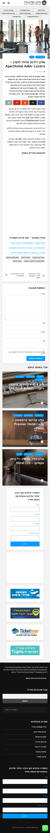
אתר (43, 341)
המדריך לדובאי (40, 747)
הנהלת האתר (35, 403)
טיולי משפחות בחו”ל (39, 727)
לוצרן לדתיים (25, 258)
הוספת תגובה (39, 72)
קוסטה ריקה (39, 379)
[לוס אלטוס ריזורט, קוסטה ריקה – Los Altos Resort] (25, 389)
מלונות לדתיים (40, 57)
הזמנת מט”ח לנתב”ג (25, 13)
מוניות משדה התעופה (41, 13)
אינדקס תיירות (40, 742)
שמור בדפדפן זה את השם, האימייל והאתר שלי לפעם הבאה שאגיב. (27, 352)
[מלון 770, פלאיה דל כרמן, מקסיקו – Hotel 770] (25, 467)
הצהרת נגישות (11, 710)
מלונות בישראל (40, 737)
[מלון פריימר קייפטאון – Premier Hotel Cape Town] (25, 428)
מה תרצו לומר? (34, 533)
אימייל (42, 332)
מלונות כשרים (30, 376)
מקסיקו (19, 454)
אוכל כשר (40, 376)
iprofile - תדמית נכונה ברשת (21, 827)
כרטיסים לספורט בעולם (8, 13)
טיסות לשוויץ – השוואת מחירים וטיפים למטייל (28, 243)
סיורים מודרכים (17, 16)
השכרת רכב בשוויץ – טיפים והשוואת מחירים (28, 252)
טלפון (37, 514)
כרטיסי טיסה (41, 10)
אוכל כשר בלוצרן (38, 258)
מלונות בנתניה (41, 752)
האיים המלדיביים (40, 732)
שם (43, 323)
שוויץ (31, 57)
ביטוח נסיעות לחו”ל (25, 10)
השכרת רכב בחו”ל (9, 10)
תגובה (43, 294)
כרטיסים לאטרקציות (33, 16)
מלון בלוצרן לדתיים (12, 258)
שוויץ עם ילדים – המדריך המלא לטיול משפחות (27, 248)
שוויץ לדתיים (17, 261)
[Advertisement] (25, 567)
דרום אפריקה (39, 415)
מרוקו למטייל (41, 757)
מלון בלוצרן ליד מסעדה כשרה (34, 261)
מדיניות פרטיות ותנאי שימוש (36, 678)
